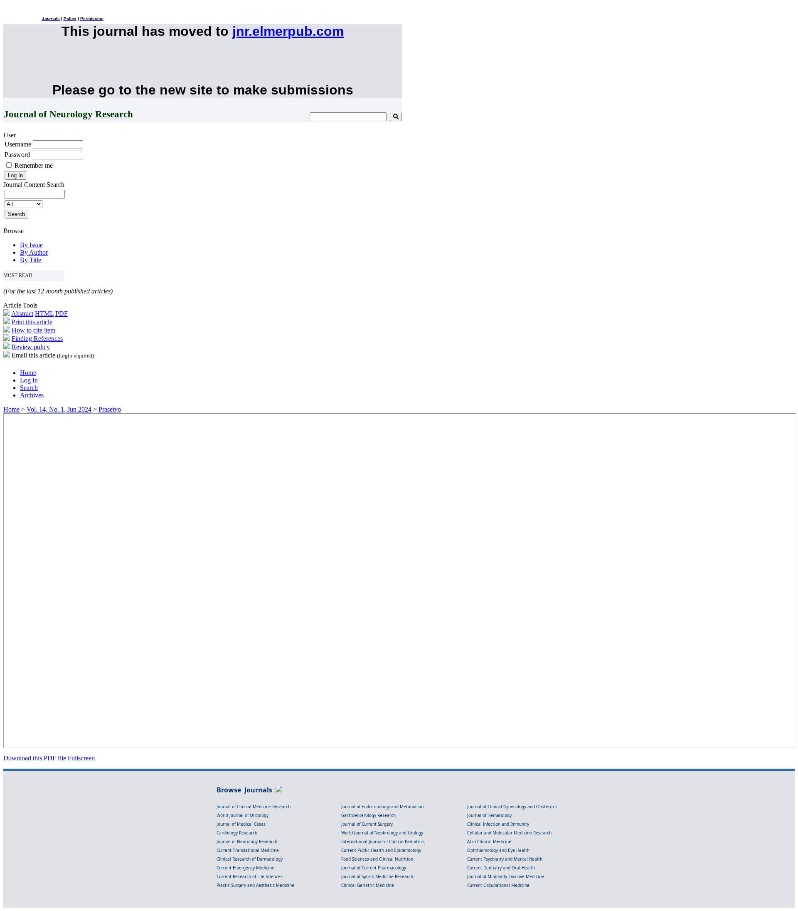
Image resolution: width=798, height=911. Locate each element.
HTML (44, 313)
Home (28, 372)
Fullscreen (81, 758)
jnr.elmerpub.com (288, 31)
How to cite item (33, 330)
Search (29, 387)
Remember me (34, 165)
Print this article (32, 321)
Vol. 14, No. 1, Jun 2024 (59, 409)
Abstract (22, 313)
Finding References (37, 338)
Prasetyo (110, 409)
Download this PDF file (34, 758)
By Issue (31, 244)
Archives (32, 395)
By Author (34, 252)
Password (17, 154)
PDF (61, 313)
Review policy (31, 346)
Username (18, 144)
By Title (30, 259)
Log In (29, 380)
